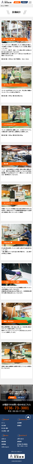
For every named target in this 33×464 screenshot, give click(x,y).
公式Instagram (5, 446)
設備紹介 (19, 425)
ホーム (2, 5)
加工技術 (4, 425)
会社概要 (19, 422)
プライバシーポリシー (16, 451)
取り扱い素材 (5, 428)
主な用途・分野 (5, 430)
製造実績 (4, 441)
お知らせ (4, 438)
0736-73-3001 (22, 444)
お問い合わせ (20, 438)
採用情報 (4, 444)
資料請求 (19, 441)
